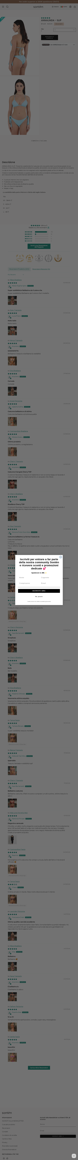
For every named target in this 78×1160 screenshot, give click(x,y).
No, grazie (39, 596)
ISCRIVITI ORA (39, 591)
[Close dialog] (61, 557)
